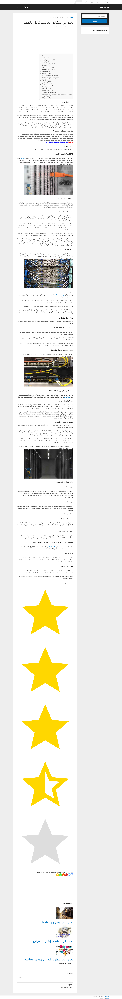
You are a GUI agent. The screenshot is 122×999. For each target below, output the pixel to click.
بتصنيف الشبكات (59, 295)
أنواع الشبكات (45, 62)
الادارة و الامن (47, 96)
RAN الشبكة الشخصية (49, 69)
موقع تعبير (104, 7)
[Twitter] (69, 874)
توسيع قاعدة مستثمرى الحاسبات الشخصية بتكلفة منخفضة (58, 94)
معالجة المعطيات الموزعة (50, 92)
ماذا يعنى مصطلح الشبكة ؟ (48, 60)
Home (71, 17)
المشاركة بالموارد (48, 90)
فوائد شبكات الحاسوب (47, 85)
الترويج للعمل (47, 88)
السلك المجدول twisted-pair (51, 75)
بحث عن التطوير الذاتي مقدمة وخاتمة (49, 959)
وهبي (70, 26)
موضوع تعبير (25, 7)
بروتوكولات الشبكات (46, 81)
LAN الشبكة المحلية (49, 67)
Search (95, 21)
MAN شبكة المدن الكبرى (50, 64)
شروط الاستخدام (105, 2)
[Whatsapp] (60, 874)
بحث (16, 7)
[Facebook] (72, 874)
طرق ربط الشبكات (46, 73)
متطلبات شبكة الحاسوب (47, 83)
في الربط (23, 158)
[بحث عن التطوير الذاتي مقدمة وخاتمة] (45, 948)
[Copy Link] (57, 874)
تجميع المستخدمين (48, 97)
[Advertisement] (45, 41)
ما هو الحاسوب (45, 58)
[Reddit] (63, 874)
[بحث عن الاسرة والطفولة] (45, 913)
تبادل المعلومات (48, 86)
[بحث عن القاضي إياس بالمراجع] (45, 929)
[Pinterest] (66, 874)
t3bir (107, 998)
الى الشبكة (52, 546)
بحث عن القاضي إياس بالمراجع (53, 941)
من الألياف (67, 397)
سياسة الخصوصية (95, 2)
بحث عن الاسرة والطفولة (56, 922)
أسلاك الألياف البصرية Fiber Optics (52, 79)
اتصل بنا (86, 2)
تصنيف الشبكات (46, 71)
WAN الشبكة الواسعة (49, 65)
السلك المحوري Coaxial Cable (51, 77)
